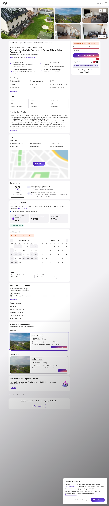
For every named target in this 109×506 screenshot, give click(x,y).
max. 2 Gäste (48, 365)
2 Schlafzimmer (37, 342)
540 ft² (56, 365)
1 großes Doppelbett (38, 367)
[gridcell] (16, 246)
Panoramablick (57, 344)
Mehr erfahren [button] (22, 208)
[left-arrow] (11, 341)
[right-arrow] (29, 341)
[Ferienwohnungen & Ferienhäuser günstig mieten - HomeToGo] (5, 3)
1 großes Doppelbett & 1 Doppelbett (42, 344)
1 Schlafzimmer (37, 365)
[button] (106, 3)
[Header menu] (106, 3)
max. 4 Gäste (48, 342)
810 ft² (56, 342)
